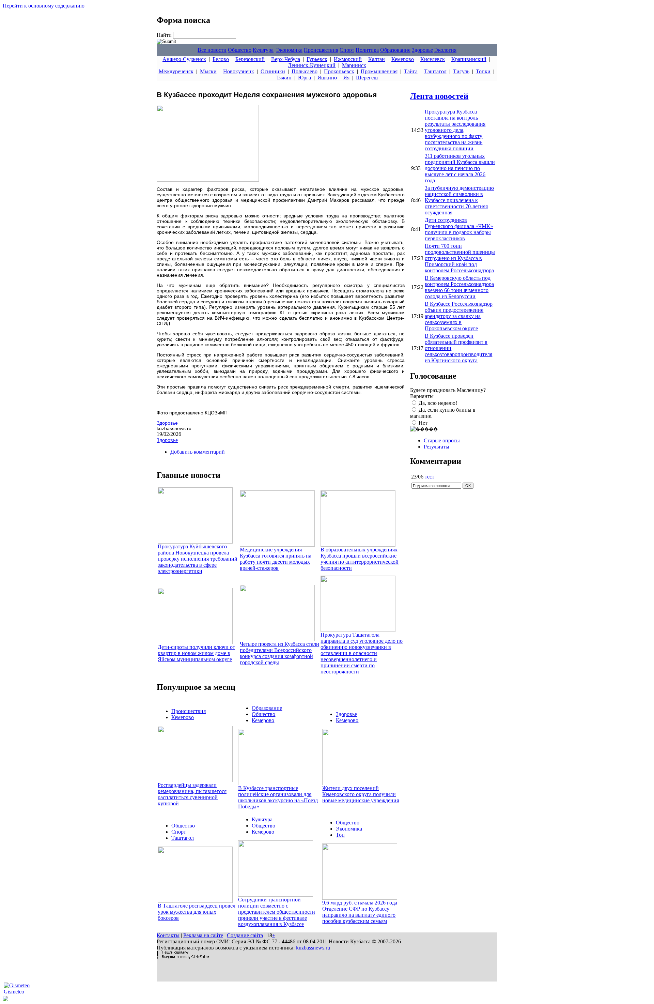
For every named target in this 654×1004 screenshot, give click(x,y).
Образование (395, 50)
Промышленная (379, 71)
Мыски (208, 71)
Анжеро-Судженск (184, 59)
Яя (346, 77)
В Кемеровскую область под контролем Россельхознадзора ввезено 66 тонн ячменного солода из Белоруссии (459, 287)
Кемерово (402, 59)
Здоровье (422, 50)
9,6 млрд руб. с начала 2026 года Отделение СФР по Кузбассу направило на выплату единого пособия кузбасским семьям (359, 912)
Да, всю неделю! (438, 403)
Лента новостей (439, 96)
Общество (239, 50)
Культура (263, 50)
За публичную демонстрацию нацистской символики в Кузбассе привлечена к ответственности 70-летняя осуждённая (459, 200)
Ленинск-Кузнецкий (312, 65)
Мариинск (354, 65)
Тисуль (461, 71)
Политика (367, 50)
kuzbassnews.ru (313, 947)
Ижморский (348, 59)
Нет (423, 423)
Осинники (273, 71)
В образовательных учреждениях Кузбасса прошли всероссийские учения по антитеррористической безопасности (360, 559)
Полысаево (304, 71)
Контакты (168, 935)
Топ (340, 835)
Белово (221, 59)
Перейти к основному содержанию (43, 6)
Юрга (304, 77)
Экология (445, 50)
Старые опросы (442, 440)
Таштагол (435, 71)
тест (429, 477)
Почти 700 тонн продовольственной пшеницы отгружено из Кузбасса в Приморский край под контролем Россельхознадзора (460, 258)
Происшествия (321, 50)
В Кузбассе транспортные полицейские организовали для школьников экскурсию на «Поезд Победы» (278, 797)
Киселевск (432, 59)
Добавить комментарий (197, 452)
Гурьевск (317, 59)
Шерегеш (367, 77)
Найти (165, 35)
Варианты (422, 396)
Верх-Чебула (285, 59)
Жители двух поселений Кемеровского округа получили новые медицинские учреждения (360, 794)
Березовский (250, 59)
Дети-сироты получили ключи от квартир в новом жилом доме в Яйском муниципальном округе (196, 653)
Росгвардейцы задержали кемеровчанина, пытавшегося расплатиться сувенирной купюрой (192, 794)
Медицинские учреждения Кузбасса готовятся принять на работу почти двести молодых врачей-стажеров (275, 559)
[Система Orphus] (183, 957)
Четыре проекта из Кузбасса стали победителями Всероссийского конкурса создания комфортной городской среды (279, 653)
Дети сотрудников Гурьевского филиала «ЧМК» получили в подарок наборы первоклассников (459, 229)
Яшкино (327, 77)
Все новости (212, 50)
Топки (483, 71)
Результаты (436, 447)
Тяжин (284, 77)
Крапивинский (468, 59)
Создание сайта (245, 935)
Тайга (411, 71)
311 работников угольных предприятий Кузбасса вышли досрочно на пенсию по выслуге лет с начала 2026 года (460, 168)
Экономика (289, 50)
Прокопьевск (339, 71)
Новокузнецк (238, 71)
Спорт (347, 50)
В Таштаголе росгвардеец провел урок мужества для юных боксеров (196, 912)
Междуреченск (176, 71)
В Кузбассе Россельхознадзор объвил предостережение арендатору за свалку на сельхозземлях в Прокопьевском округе (459, 316)
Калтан (376, 59)
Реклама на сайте (203, 935)
